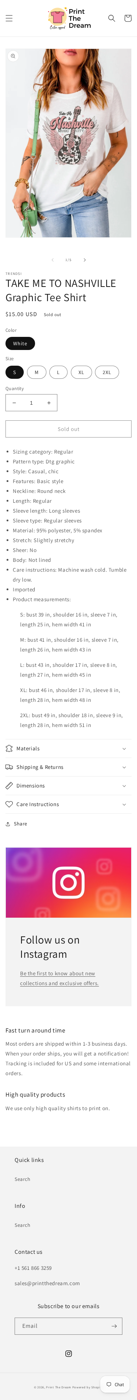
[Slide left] (53, 260)
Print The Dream (58, 1387)
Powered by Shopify (87, 1387)
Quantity (14, 388)
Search (23, 1179)
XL (81, 372)
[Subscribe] (114, 1326)
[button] (9, 18)
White (20, 343)
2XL (107, 372)
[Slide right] (85, 260)
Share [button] (20, 823)
